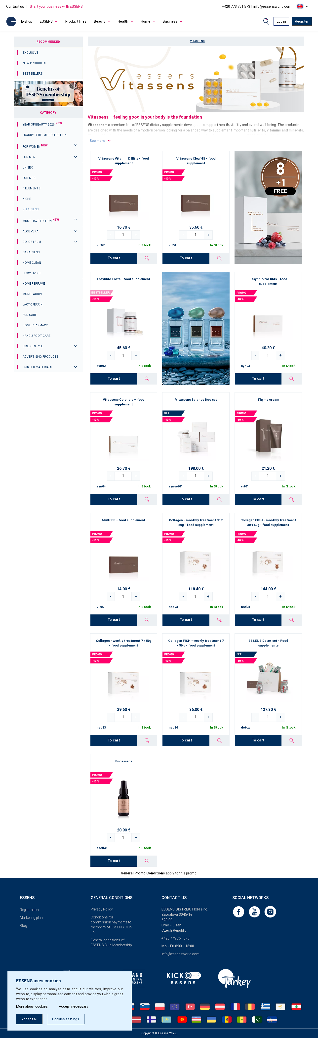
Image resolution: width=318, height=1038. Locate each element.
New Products (34, 63)
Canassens (31, 252)
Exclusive (30, 52)
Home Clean (32, 262)
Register (302, 21)
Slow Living (31, 273)
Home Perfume (34, 283)
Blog (23, 926)
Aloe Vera (31, 231)
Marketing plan (31, 918)
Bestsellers (32, 73)
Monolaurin (32, 294)
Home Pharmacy (35, 325)
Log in (281, 21)
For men (29, 157)
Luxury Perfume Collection (45, 135)
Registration (29, 910)
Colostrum (32, 242)
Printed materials (37, 367)
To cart (114, 258)
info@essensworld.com (272, 6)
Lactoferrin (32, 304)
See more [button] (97, 141)
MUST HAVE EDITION (41, 221)
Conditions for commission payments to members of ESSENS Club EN (111, 924)
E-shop (26, 21)
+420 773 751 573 (236, 6)
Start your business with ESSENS (56, 6)
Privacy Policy (102, 909)
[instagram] (270, 911)
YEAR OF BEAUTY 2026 (42, 124)
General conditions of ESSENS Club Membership (111, 942)
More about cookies (32, 1006)
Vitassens (31, 209)
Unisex (28, 167)
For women (35, 146)
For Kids (29, 178)
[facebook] (239, 911)
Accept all (29, 1019)
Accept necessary (73, 1006)
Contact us (15, 6)
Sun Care (30, 315)
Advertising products (40, 356)
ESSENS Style (33, 346)
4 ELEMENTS (31, 188)
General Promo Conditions (143, 873)
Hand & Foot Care (36, 336)
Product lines (75, 21)
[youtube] (255, 911)
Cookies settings (65, 1019)
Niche (27, 199)
